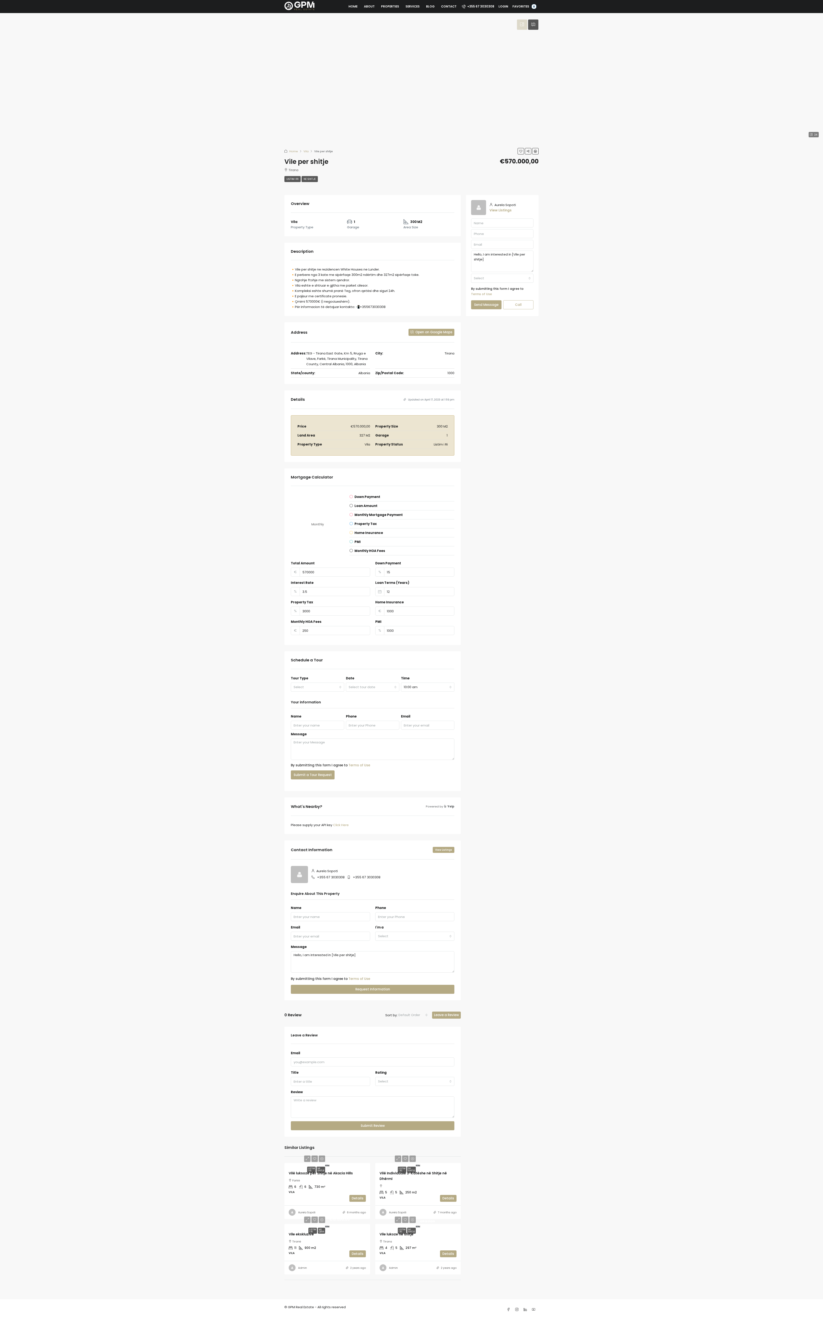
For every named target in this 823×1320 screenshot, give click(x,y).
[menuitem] (478, 6)
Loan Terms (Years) (392, 582)
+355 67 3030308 (331, 877)
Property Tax (302, 602)
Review (297, 1092)
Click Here (341, 825)
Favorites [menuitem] (523, 6)
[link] (327, 1164)
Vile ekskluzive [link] (301, 1234)
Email (405, 716)
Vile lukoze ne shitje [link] (396, 1234)
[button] (521, 151)
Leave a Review (446, 1015)
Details (357, 1198)
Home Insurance (389, 602)
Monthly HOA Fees (306, 621)
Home (352, 6)
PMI (378, 621)
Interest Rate (302, 582)
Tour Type (299, 678)
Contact (449, 6)
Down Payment (388, 563)
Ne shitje (310, 179)
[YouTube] (534, 1309)
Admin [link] (302, 1268)
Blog (430, 6)
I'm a (379, 927)
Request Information (372, 989)
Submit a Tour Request (313, 775)
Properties (390, 6)
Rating (381, 1072)
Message (299, 734)
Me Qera (321, 1230)
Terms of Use (359, 765)
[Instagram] (517, 1309)
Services (412, 6)
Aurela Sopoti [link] (306, 1212)
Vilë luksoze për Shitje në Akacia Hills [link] (321, 1173)
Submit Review (373, 1125)
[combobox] (317, 687)
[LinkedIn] (526, 1309)
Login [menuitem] (503, 6)
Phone (351, 716)
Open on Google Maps (433, 332)
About (369, 6)
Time (405, 678)
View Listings (443, 850)
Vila (306, 151)
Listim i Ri (293, 179)
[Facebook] (509, 1309)
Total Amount (303, 563)
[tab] (522, 24)
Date (350, 678)
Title (295, 1072)
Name (296, 716)
